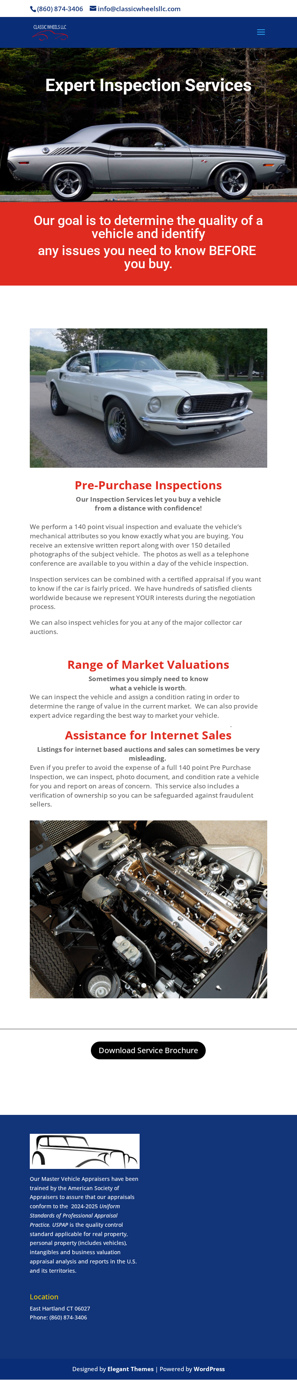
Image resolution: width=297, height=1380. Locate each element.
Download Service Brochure (148, 1050)
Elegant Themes (131, 1369)
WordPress (209, 1369)
